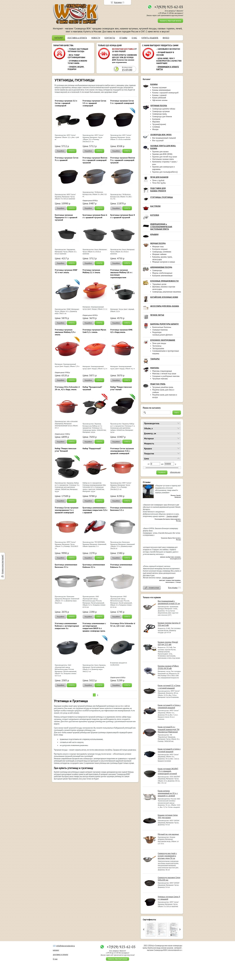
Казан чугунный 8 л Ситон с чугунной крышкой (169, 750)
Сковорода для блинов (162, 116)
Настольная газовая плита (163, 159)
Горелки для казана (160, 151)
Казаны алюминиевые (161, 90)
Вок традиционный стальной (164, 138)
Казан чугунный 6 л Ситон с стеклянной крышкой (169, 706)
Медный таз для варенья (168, 834)
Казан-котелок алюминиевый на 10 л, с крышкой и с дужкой (168, 793)
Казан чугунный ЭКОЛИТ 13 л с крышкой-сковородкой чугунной (168, 771)
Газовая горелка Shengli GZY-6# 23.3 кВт (168, 643)
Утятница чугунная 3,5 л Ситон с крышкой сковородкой (66, 103)
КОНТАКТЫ (110, 38)
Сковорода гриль (159, 114)
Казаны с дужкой (159, 95)
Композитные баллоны (161, 327)
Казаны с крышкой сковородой (165, 92)
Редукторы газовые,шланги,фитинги (162, 333)
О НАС (134, 38)
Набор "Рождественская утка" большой (65, 449)
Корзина (118, 2)
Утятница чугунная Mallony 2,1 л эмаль (91, 271)
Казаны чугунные (159, 87)
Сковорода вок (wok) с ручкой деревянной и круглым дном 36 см (167, 855)
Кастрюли (156, 119)
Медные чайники (159, 254)
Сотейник (156, 127)
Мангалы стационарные (162, 371)
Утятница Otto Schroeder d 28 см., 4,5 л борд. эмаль (67, 388)
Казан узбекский (159, 97)
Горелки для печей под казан (164, 156)
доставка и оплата (60, 954)
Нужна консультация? (2, 564)
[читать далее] (172, 516)
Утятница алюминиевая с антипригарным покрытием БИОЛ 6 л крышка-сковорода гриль (94, 627)
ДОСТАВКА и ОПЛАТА (77, 38)
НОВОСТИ (95, 38)
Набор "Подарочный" (92, 448)
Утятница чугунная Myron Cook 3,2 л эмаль (94, 330)
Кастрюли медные (160, 249)
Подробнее (60, 151)
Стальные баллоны (160, 329)
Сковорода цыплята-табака (163, 108)
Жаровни (156, 121)
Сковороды (157, 270)
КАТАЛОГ (59, 38)
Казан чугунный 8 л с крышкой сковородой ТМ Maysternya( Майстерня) (168, 729)
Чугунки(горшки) (159, 124)
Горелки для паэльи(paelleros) (165, 172)
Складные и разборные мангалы (166, 376)
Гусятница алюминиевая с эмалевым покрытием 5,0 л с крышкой (95, 510)
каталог (56, 950)
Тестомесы (156, 346)
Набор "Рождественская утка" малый (121, 388)
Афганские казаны (159, 100)
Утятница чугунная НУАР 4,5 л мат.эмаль (66, 271)
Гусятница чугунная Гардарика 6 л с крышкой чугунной (66, 217)
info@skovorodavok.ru (65, 946)
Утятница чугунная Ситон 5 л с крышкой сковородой (122, 101)
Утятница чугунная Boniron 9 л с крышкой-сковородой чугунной (122, 160)
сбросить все (175, 472)
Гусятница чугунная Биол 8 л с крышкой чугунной (122, 216)
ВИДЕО (166, 38)
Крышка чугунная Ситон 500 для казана (168, 816)
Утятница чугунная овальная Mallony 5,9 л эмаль (65, 332)
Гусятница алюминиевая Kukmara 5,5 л (94, 565)
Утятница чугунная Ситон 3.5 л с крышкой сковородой (94, 103)
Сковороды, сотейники (161, 251)
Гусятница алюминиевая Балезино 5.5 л (66, 565)
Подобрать (161, 472)
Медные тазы (158, 246)
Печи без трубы (159, 183)
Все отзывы (172, 587)
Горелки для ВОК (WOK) (162, 154)
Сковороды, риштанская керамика (166, 291)
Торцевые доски (159, 284)
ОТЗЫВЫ (123, 38)
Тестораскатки (158, 348)
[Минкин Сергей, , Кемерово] (148, 497)
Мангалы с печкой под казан (164, 373)
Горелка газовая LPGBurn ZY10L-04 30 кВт (168, 667)
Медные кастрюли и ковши (163, 262)
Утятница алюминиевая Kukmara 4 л (121, 565)
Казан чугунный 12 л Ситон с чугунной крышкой (169, 686)
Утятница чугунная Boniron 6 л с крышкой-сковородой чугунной (95, 160)
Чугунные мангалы (160, 378)
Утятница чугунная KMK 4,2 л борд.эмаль (121, 330)
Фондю (155, 129)
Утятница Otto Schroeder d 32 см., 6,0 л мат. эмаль (122, 624)
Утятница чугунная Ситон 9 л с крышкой (66, 158)
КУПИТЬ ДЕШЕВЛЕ (150, 38)
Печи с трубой (158, 180)
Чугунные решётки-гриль (162, 387)
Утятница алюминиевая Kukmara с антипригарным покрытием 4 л (67, 626)
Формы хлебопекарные (162, 273)
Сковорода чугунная (161, 111)
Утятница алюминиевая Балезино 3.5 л (121, 508)
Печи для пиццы (159, 343)
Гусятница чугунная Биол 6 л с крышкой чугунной (95, 216)
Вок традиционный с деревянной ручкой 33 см (169, 602)
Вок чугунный (157, 140)
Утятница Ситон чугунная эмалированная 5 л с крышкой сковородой (66, 510)
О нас (55, 959)
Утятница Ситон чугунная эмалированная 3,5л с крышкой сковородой (122, 451)
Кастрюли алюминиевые (162, 275)
